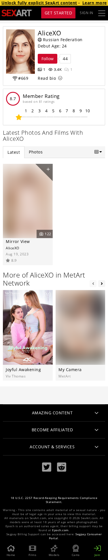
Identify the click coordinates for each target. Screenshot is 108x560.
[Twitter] (46, 467)
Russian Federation (63, 39)
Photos (36, 152)
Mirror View (18, 241)
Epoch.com (60, 530)
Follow (47, 58)
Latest (13, 152)
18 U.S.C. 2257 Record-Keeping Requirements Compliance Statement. (54, 500)
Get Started (58, 13)
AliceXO (12, 248)
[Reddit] (61, 467)
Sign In (86, 12)
